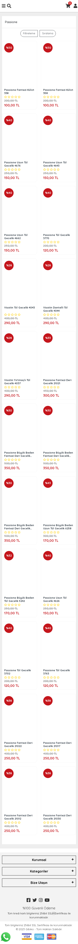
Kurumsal (39, 860)
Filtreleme (29, 33)
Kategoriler (39, 871)
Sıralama (47, 33)
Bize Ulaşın (39, 883)
